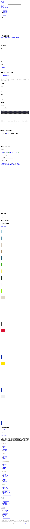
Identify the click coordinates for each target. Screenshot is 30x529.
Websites (5, 493)
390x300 (2, 164)
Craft (4, 474)
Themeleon (5, 502)
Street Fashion (6, 492)
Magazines (5, 491)
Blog (4, 468)
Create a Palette (4, 37)
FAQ (4, 516)
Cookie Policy (6, 518)
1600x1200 (17, 164)
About (3, 508)
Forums (5, 464)
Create (2, 6)
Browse (5, 10)
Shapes (4, 450)
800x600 (7, 164)
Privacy (5, 514)
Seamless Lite (6, 501)
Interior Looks (6, 490)
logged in (8, 133)
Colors (4, 446)
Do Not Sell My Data (23, 523)
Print (4, 479)
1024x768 (11, 164)
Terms (4, 515)
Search (2, 5)
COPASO (5, 504)
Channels (5, 12)
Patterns (5, 449)
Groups (5, 465)
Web (4, 480)
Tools (4, 15)
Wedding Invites (7, 495)
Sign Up (2, 2)
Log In (2, 1)
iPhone (17, 163)
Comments (3, 59)
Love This (3, 67)
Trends (4, 13)
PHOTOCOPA (6, 503)
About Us (5, 511)
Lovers (4, 467)
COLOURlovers (4, 7)
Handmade (5, 488)
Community (6, 11)
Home (4, 478)
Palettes (5, 447)
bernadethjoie (6, 75)
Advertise (5, 510)
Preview (13, 163)
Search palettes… (4, 3)
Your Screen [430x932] (6, 163)
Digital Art (5, 475)
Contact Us (5, 513)
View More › (4, 226)
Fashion (5, 476)
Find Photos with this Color (14, 37)
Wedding (5, 481)
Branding (5, 487)
